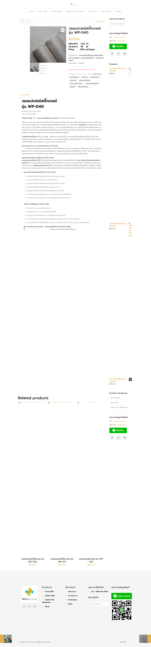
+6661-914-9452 (119, 37)
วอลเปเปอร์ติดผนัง (84, 80)
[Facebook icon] (120, 642)
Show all (101, 21)
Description (25, 95)
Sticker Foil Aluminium (118, 407)
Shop (47, 606)
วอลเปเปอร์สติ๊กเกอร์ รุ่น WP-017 (62, 560)
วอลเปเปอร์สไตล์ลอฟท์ (92, 84)
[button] (63, 30)
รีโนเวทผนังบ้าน (95, 77)
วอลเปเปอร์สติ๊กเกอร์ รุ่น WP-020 (32, 560)
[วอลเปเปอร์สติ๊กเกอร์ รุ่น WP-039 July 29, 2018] (6, 639)
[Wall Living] (75, 4)
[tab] (25, 95)
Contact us (72, 596)
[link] (29, 594)
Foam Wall (114, 402)
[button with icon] (24, 606)
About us (72, 591)
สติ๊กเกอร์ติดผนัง (83, 87)
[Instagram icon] (125, 642)
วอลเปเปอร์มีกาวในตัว (76, 84)
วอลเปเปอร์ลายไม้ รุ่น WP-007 (91, 560)
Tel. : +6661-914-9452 (99, 591)
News (70, 604)
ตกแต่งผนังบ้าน (74, 77)
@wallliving (122, 41)
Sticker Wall (81, 74)
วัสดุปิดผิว (73, 87)
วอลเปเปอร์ (73, 80)
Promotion (72, 600)
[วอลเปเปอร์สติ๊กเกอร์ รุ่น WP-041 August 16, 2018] (145, 639)
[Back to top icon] (130, 642)
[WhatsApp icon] (122, 642)
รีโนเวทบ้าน (84, 77)
